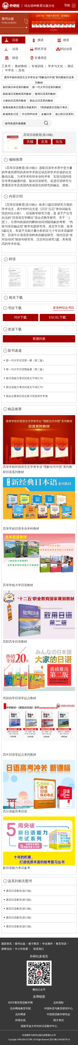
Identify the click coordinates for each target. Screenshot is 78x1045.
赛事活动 (6, 948)
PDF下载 (20, 317)
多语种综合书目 (63, 307)
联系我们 (38, 948)
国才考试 (58, 1020)
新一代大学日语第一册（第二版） (25, 360)
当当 (58, 141)
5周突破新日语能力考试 (53, 107)
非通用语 (40, 58)
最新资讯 (6, 943)
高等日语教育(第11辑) (18, 926)
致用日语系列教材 (45, 93)
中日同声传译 (29, 114)
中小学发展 (21, 948)
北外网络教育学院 (20, 1008)
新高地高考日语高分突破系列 (20, 107)
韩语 (15, 58)
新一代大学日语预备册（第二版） (25, 369)
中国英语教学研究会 (58, 1014)
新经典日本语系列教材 (16, 87)
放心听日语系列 (64, 114)
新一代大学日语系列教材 (46, 87)
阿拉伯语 (66, 49)
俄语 (40, 40)
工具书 (6, 66)
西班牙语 (40, 49)
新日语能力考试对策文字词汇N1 (24, 387)
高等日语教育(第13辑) (18, 908)
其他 (21, 70)
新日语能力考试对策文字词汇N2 (24, 378)
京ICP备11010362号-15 (60, 1039)
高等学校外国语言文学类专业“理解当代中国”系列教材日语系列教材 (39, 78)
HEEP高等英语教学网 (20, 1002)
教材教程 (21, 66)
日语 (15, 40)
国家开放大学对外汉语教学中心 (39, 1026)
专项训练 (37, 66)
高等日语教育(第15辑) (18, 890)
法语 (15, 49)
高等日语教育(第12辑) (18, 917)
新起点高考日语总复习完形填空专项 (27, 396)
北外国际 (58, 1002)
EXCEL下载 (57, 317)
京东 (44, 141)
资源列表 (39, 338)
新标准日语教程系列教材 (17, 93)
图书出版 (20, 943)
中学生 (10, 70)
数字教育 (34, 943)
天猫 (29, 141)
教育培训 (61, 943)
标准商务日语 (10, 114)
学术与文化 (56, 66)
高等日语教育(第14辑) (18, 899)
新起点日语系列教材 (41, 100)
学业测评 (47, 943)
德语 (66, 40)
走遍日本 (46, 114)
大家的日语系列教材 (14, 100)
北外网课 (20, 1014)
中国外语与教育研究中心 (58, 1008)
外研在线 (20, 1020)
